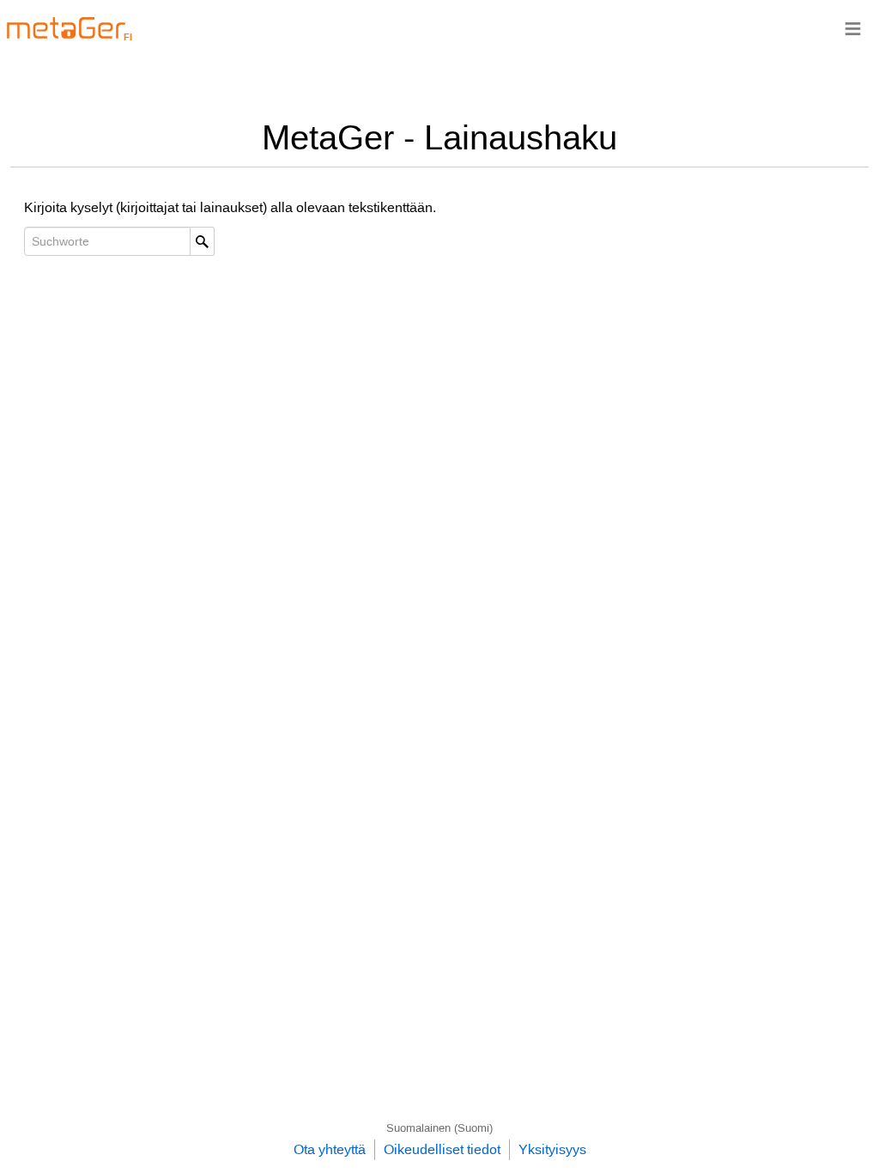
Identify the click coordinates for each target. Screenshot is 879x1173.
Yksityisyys (552, 1149)
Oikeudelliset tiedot (442, 1149)
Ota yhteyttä (330, 1149)
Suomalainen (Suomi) (439, 1127)
